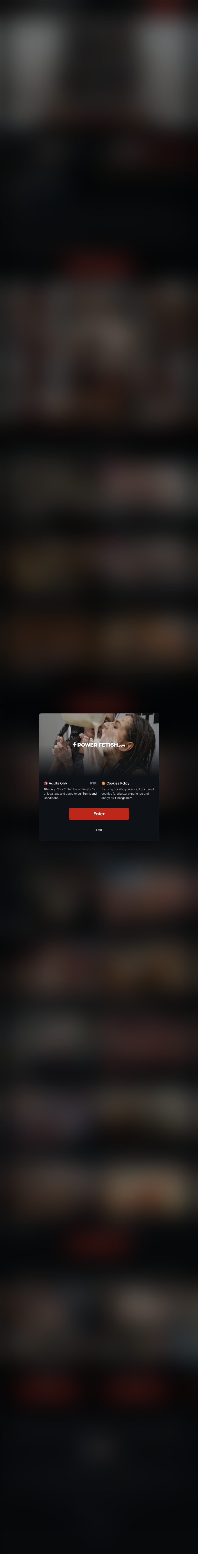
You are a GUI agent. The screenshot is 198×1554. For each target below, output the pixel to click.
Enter (99, 813)
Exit (99, 830)
